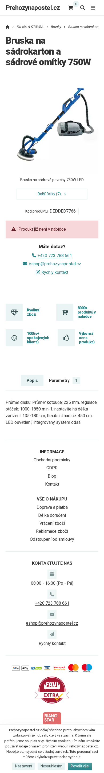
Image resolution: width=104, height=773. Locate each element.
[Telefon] (52, 594)
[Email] (52, 614)
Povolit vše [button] (80, 766)
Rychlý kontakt (54, 272)
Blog (52, 476)
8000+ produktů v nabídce (86, 312)
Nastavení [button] (23, 766)
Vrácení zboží (52, 523)
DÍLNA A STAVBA (30, 27)
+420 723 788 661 (55, 255)
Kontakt (52, 484)
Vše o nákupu (52, 499)
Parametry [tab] (63, 380)
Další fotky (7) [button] (49, 194)
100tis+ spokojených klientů (38, 337)
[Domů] (8, 27)
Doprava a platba (52, 507)
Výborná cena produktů (87, 337)
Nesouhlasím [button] (51, 766)
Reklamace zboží (52, 531)
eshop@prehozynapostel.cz (55, 263)
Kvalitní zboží (33, 312)
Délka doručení (52, 515)
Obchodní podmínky (52, 459)
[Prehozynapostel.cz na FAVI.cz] (52, 689)
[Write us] (52, 634)
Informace (52, 451)
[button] (90, 132)
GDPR (52, 467)
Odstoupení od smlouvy (52, 539)
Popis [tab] (32, 380)
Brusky (56, 27)
